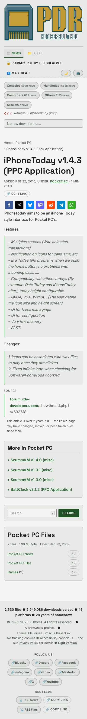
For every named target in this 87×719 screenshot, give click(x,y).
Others (57, 95)
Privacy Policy (28, 643)
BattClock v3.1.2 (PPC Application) (41, 489)
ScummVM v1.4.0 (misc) (32, 460)
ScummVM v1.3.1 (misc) (32, 470)
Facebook (67, 662)
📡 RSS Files (29, 709)
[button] (9, 205)
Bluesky (18, 662)
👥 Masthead (18, 73)
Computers (21, 95)
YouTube (50, 681)
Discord (42, 662)
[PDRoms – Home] (43, 22)
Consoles (21, 85)
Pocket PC (24, 143)
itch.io (43, 672)
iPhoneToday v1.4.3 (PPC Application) (43, 165)
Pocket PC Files (19, 563)
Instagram (20, 672)
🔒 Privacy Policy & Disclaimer (34, 63)
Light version (67, 643)
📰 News (13, 53)
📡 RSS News (28, 700)
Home (8, 143)
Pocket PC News (20, 554)
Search (68, 513)
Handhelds (59, 85)
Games (13, 572)
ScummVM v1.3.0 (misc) (32, 479)
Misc (17, 105)
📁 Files (34, 53)
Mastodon (67, 672)
